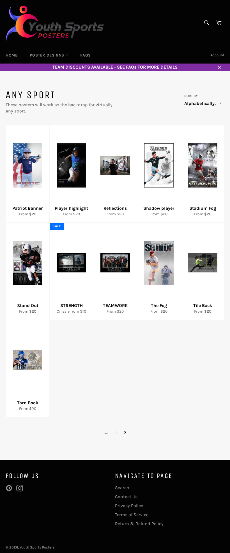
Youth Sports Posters (37, 547)
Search (122, 487)
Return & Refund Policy (139, 523)
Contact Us (126, 496)
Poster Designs (47, 55)
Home (11, 55)
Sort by (191, 96)
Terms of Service (131, 514)
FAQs (85, 55)
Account (217, 55)
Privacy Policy (129, 505)
